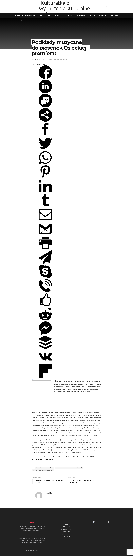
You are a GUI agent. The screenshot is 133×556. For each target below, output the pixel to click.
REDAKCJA (66, 527)
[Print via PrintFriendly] (45, 249)
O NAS (66, 524)
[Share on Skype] (45, 277)
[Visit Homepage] (66, 6)
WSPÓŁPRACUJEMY (66, 529)
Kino (49, 15)
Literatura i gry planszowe (25, 15)
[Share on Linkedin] (45, 92)
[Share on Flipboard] (45, 377)
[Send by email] (45, 220)
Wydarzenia (34, 20)
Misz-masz (102, 15)
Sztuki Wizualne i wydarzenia (75, 15)
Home (16, 20)
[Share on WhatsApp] (45, 164)
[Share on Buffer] (45, 348)
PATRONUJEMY (66, 534)
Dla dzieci (114, 15)
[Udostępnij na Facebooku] (45, 78)
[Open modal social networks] (45, 121)
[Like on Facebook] (45, 306)
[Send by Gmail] (45, 235)
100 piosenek (78, 467)
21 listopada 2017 (48, 59)
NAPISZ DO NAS (66, 536)
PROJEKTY (66, 532)
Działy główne (22, 20)
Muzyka (58, 15)
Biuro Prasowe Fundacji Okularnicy (43, 470)
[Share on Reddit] (45, 320)
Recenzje (93, 15)
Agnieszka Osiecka (48, 467)
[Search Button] (110, 6)
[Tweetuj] (45, 149)
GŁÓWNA (66, 522)
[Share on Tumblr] (45, 206)
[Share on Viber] (45, 292)
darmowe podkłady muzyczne (63, 467)
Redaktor (37, 59)
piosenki (38, 467)
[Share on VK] (45, 363)
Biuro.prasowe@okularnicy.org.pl (43, 459)
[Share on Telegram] (45, 263)
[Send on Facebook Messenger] (45, 107)
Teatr (41, 15)
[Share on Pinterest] (45, 178)
